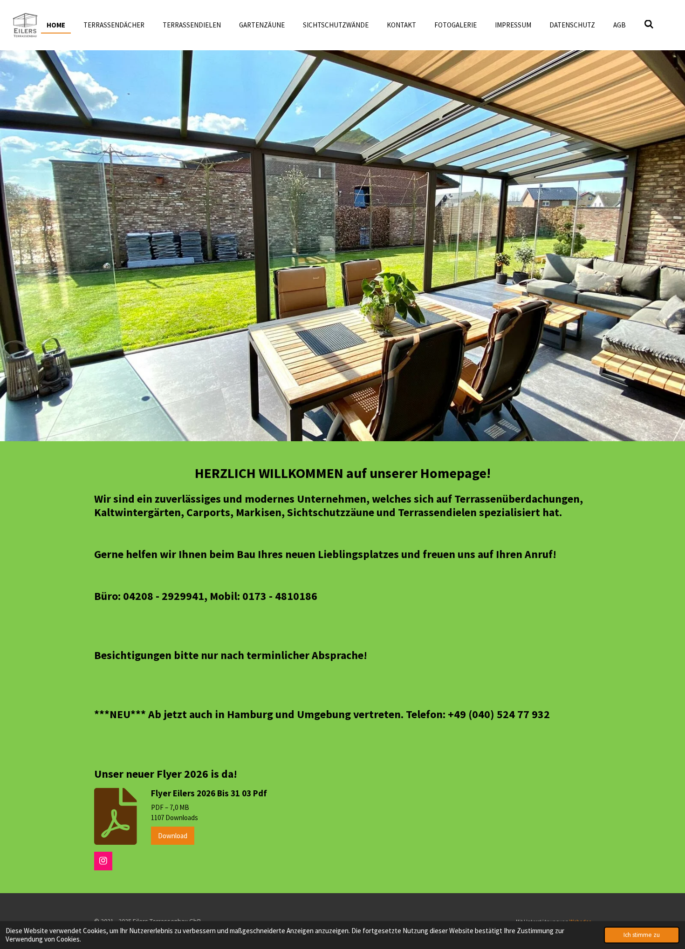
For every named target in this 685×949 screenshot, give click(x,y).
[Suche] (648, 24)
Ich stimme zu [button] (641, 935)
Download (172, 835)
